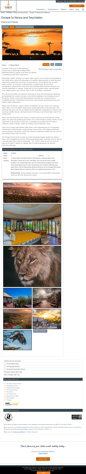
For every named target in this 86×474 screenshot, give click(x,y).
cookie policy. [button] (50, 470)
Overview (46, 64)
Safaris (63, 9)
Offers (71, 9)
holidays (9, 12)
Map (52, 64)
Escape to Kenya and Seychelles (40, 12)
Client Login (81, 1)
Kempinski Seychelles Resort (15, 369)
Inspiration (40, 9)
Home (3, 12)
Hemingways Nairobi (13, 366)
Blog (77, 9)
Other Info (58, 64)
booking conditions (19, 432)
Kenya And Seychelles (21, 12)
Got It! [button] (43, 472)
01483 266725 (72, 1)
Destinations (52, 9)
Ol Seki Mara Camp (12, 363)
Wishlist (61, 1)
